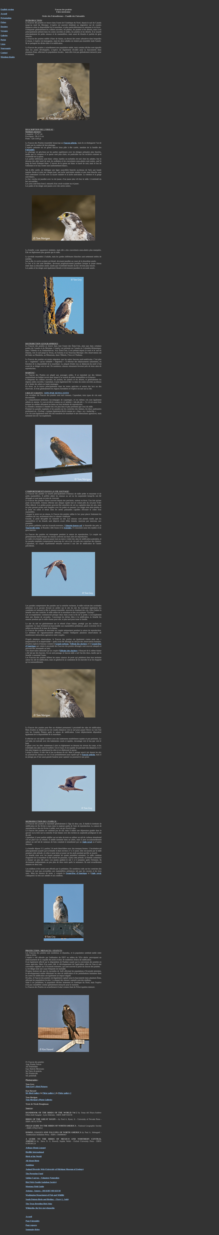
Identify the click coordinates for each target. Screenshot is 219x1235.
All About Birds (32, 1161)
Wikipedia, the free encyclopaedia (40, 1208)
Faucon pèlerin (70, 143)
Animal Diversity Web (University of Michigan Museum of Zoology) (55, 1169)
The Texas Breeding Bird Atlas (39, 1204)
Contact (4, 53)
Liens (3, 44)
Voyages (4, 31)
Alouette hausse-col (73, 525)
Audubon (30, 1165)
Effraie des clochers (78, 644)
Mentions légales (8, 57)
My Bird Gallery (33, 1093)
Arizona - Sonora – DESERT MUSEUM (43, 1191)
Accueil (4, 14)
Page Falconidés (32, 1221)
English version (7, 9)
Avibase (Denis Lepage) (36, 1148)
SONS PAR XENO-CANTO (56, 393)
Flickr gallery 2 (64, 1093)
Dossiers (4, 27)
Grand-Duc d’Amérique (76, 873)
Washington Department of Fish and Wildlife (45, 1195)
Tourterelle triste (32, 528)
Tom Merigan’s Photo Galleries (39, 1100)
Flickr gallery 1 (49, 1093)
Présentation (6, 18)
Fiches (3, 22)
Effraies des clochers (68, 651)
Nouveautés (6, 48)
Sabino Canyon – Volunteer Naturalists (42, 1178)
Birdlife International (35, 1152)
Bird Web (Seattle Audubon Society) (41, 1182)
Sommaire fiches (33, 1229)
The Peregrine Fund (34, 1174)
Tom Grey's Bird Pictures (37, 1086)
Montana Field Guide (35, 1186)
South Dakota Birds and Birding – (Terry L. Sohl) (47, 1199)
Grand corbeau (62, 644)
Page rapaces (31, 1225)
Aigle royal (87, 842)
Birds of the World (34, 1156)
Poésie (3, 40)
